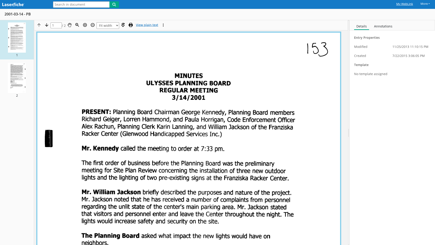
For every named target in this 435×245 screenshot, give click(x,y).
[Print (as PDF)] (131, 25)
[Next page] (47, 25)
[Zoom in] (85, 25)
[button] (17, 39)
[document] (392, 132)
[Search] (114, 4)
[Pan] (69, 25)
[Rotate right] (123, 25)
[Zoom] (77, 25)
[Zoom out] (93, 25)
